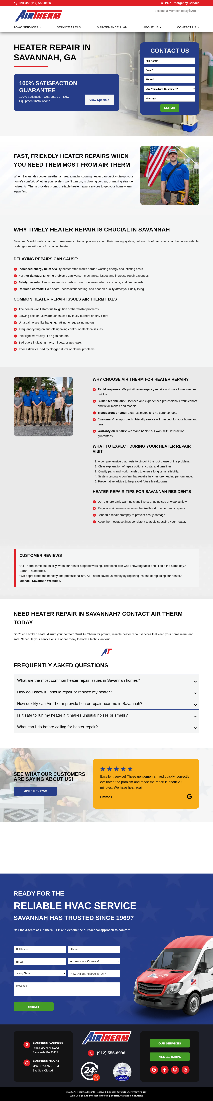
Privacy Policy (138, 1091)
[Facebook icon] (165, 1070)
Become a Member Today (171, 10)
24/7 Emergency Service (182, 3)
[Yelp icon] (186, 1070)
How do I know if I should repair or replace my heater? (64, 692)
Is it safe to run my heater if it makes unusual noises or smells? (72, 715)
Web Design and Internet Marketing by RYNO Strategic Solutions (106, 1095)
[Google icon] (154, 1070)
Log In (194, 10)
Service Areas (69, 27)
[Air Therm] (39, 15)
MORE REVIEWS (35, 791)
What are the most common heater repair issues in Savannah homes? (78, 680)
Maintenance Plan (112, 27)
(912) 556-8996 (40, 3)
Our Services (169, 1043)
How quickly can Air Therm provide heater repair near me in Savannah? (79, 703)
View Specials (99, 100)
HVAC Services (26, 27)
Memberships (170, 1056)
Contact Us (186, 27)
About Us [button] (151, 27)
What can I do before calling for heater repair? (57, 727)
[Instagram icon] (175, 1070)
